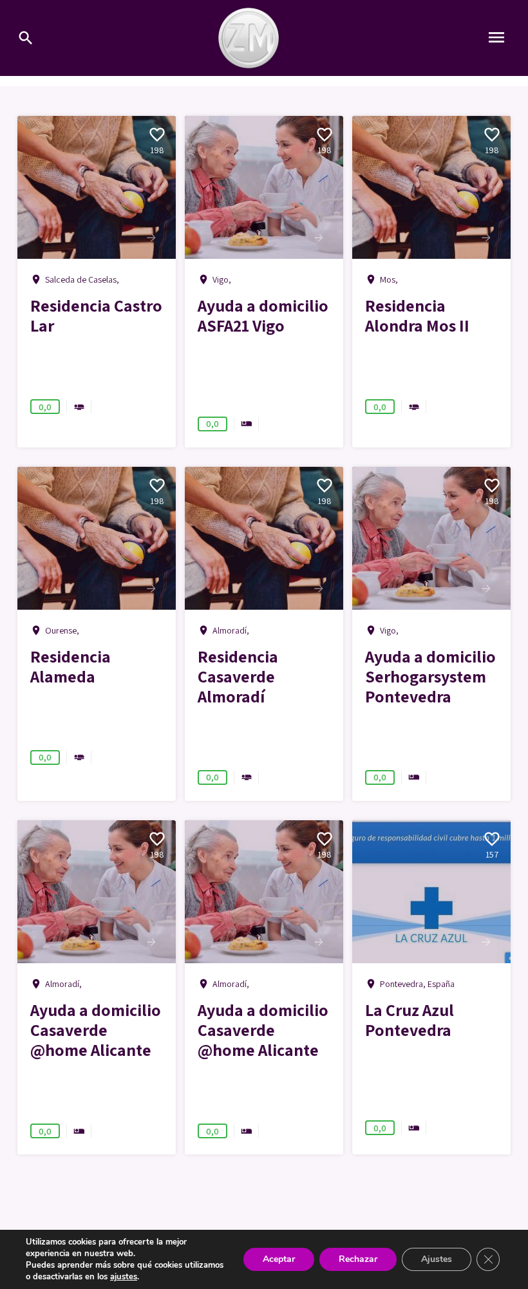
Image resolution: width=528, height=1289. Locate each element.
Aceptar (279, 1259)
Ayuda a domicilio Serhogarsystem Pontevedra (430, 676)
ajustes (123, 1277)
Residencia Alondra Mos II (417, 315)
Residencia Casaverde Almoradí (238, 676)
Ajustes (436, 1259)
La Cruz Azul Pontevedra (409, 1019)
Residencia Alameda (70, 666)
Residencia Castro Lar (96, 315)
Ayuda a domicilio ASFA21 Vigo (263, 315)
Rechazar (358, 1259)
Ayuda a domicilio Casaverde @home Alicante (95, 1029)
